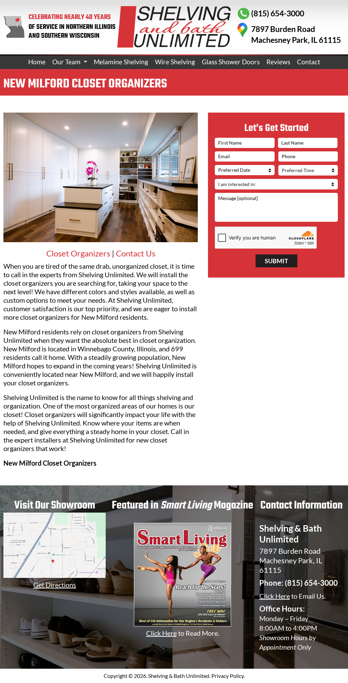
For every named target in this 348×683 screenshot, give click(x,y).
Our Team (66, 62)
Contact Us (135, 253)
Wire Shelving (175, 62)
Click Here (274, 596)
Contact (308, 62)
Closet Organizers (78, 253)
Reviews (278, 62)
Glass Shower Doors (231, 62)
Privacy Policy (227, 675)
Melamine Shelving (121, 62)
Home (37, 62)
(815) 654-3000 (311, 582)
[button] (69, 61)
